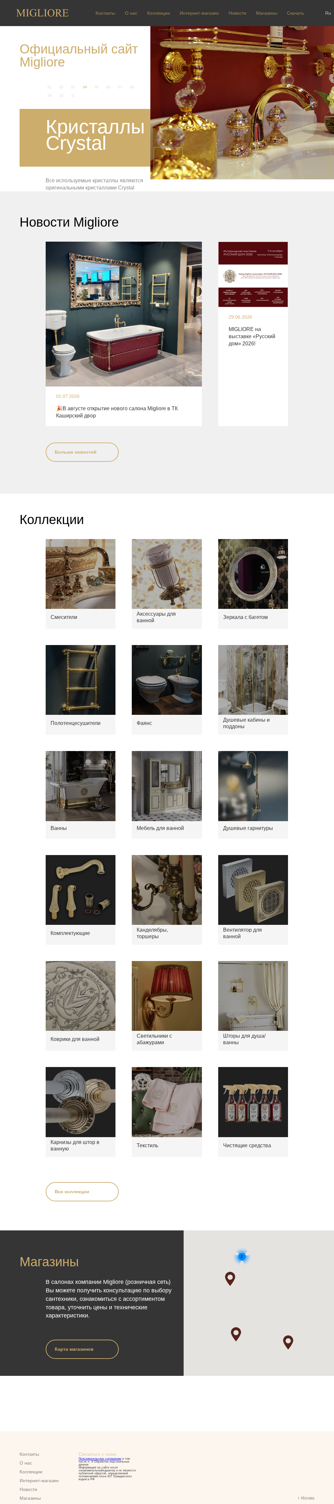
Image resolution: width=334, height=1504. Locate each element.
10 (61, 96)
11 (73, 96)
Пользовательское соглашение (100, 1458)
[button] (236, 1327)
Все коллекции (72, 1184)
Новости (237, 13)
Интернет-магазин (199, 13)
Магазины (266, 13)
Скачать (295, 13)
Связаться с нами (97, 1454)
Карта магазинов (74, 1342)
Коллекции (158, 13)
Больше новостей (76, 444)
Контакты (105, 13)
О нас (131, 13)
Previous (168, 161)
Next (316, 161)
